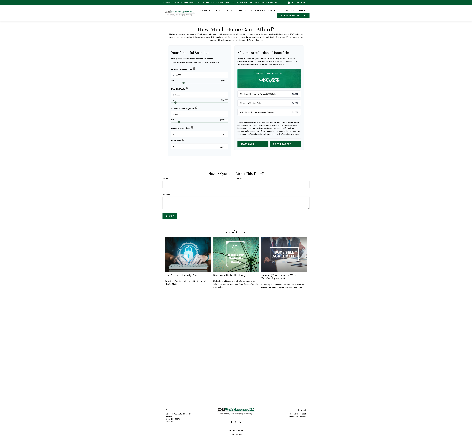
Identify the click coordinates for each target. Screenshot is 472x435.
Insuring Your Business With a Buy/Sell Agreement (279, 276)
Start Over (247, 144)
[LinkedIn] (240, 422)
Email (239, 178)
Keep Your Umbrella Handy (229, 275)
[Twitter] (235, 422)
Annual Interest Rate (182, 127)
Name (165, 178)
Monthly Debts (180, 88)
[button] (205, 10)
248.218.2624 (246, 2)
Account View (298, 2)
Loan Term (178, 140)
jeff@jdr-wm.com (267, 2)
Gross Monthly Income (183, 68)
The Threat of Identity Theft (182, 275)
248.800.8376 (300, 416)
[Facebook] (231, 422)
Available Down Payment (184, 108)
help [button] (194, 68)
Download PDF (282, 144)
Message (166, 194)
